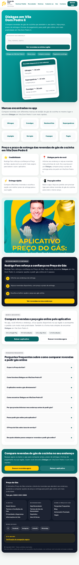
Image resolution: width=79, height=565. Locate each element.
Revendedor (32, 4)
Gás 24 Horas (35, 517)
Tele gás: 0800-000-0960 (16, 495)
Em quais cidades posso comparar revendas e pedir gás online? (31, 437)
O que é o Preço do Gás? (16, 367)
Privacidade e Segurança (14, 514)
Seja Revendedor (36, 506)
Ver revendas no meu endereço (39, 301)
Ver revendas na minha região (38, 47)
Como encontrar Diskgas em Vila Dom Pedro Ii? (25, 397)
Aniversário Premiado (62, 512)
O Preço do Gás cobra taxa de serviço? (21, 427)
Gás (56, 4)
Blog (55, 509)
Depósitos (33, 514)
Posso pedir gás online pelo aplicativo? (22, 417)
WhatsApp (45, 528)
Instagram (25, 528)
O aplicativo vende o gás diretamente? (21, 387)
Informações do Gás (13, 517)
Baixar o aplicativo (21, 339)
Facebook (15, 528)
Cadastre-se (49, 4)
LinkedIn (35, 528)
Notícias (40, 4)
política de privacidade (35, 549)
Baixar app (72, 4)
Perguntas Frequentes (62, 506)
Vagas (56, 515)
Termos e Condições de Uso (14, 510)
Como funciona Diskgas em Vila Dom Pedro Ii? (24, 377)
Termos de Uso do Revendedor (36, 510)
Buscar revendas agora (57, 339)
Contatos (63, 4)
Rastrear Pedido (21, 4)
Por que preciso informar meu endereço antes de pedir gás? (30, 407)
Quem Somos (11, 506)
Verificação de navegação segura (18, 539)
